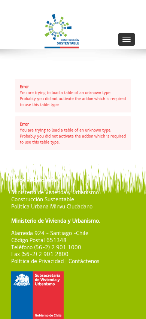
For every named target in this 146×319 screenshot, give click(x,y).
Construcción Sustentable (42, 199)
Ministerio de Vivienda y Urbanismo (55, 192)
